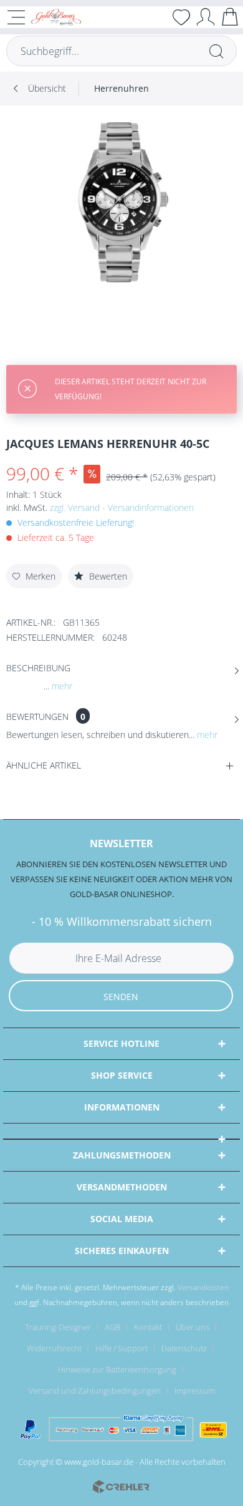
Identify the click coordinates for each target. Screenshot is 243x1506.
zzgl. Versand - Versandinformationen (122, 507)
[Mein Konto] (205, 16)
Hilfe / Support (121, 1348)
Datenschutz (184, 1348)
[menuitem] (157, 17)
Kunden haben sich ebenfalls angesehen (99, 796)
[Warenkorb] (230, 16)
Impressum (194, 1390)
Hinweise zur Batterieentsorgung (117, 1369)
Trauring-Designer (58, 1327)
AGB (112, 1327)
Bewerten (107, 576)
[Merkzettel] (181, 17)
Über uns (192, 1327)
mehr (60, 686)
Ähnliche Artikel (43, 765)
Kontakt (148, 1327)
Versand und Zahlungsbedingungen (95, 1390)
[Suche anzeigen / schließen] (157, 17)
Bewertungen (37, 716)
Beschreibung (38, 668)
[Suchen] (216, 51)
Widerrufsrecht (54, 1348)
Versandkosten (203, 1287)
